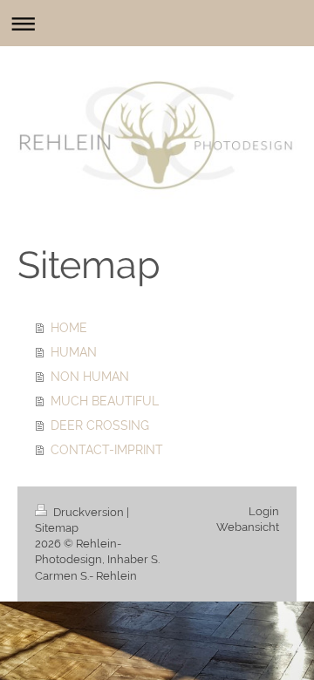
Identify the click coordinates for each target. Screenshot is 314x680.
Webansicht (247, 527)
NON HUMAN (90, 377)
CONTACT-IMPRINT (107, 450)
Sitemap (56, 527)
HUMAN (74, 352)
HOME (69, 328)
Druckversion (88, 512)
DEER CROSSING (100, 425)
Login (264, 511)
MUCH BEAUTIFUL (105, 401)
